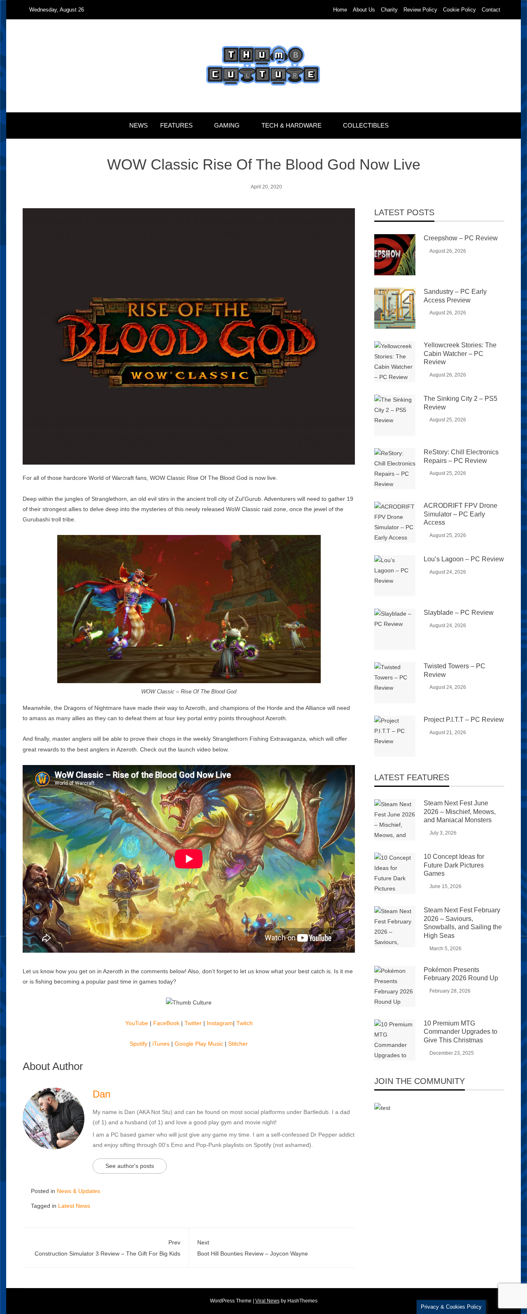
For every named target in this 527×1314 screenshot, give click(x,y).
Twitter (193, 1023)
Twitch (244, 1023)
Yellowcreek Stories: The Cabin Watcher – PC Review (460, 354)
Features (176, 125)
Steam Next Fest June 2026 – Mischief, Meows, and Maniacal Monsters (460, 812)
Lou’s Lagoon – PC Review (464, 559)
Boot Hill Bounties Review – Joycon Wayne (252, 1248)
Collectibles (366, 125)
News (138, 125)
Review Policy (420, 10)
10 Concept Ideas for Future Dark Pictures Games (454, 865)
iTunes (161, 1043)
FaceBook (166, 1023)
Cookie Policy (459, 10)
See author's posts (129, 1166)
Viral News (267, 1301)
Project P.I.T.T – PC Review (464, 719)
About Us (364, 10)
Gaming (227, 125)
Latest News (74, 1205)
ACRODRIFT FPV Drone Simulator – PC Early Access (460, 514)
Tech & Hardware (291, 125)
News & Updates (78, 1191)
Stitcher (238, 1043)
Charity (389, 10)
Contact (491, 10)
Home (340, 10)
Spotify (138, 1043)
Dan (101, 1094)
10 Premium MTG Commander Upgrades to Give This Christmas (460, 1032)
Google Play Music (199, 1043)
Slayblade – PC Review (459, 612)
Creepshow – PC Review (461, 238)
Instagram (220, 1023)
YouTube (136, 1023)
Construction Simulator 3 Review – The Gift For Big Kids (107, 1248)
